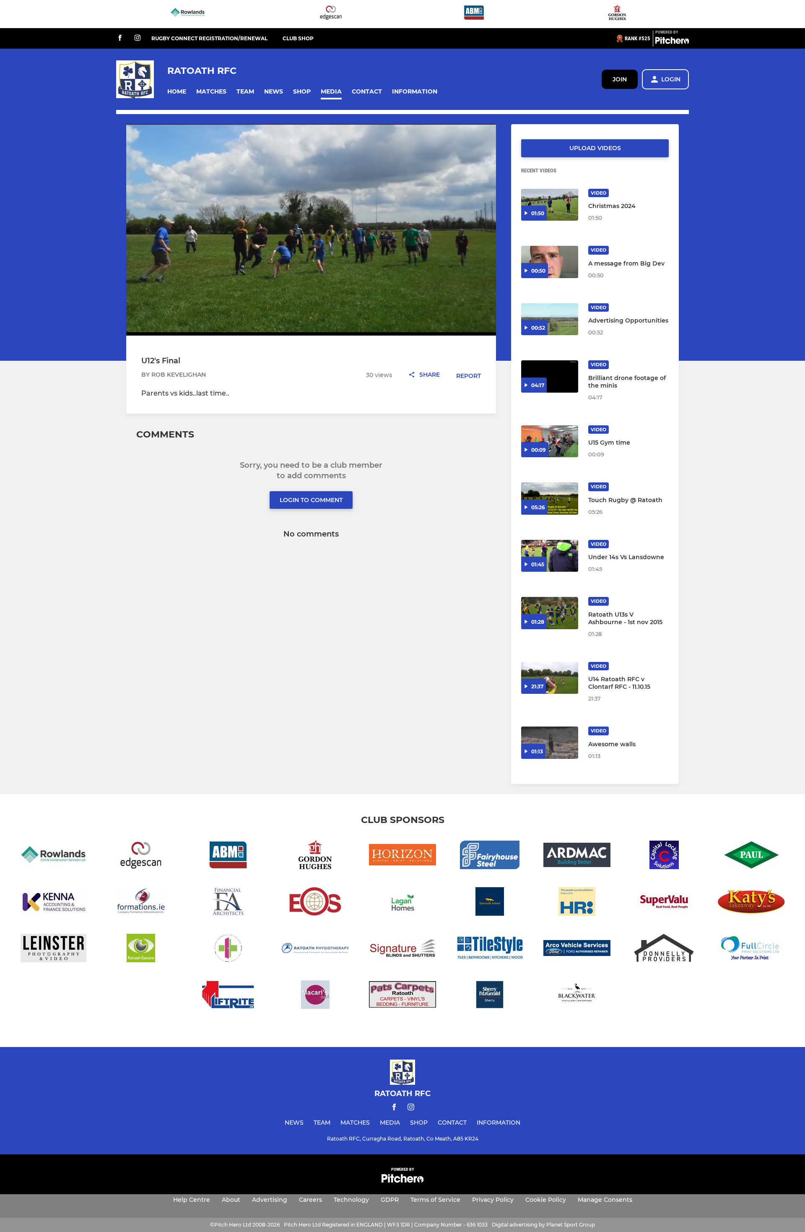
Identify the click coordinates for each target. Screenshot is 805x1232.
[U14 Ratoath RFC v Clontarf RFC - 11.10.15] (549, 678)
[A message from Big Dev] (549, 262)
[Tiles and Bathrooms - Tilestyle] (489, 949)
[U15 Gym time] (549, 441)
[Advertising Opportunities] (549, 319)
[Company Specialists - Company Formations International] (140, 903)
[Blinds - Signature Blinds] (402, 949)
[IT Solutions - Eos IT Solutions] (315, 903)
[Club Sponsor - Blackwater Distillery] (576, 996)
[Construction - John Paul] (751, 856)
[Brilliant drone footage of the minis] (549, 376)
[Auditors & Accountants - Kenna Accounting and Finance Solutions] (53, 903)
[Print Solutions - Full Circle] (751, 949)
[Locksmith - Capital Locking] (664, 856)
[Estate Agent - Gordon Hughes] (617, 14)
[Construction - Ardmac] (576, 856)
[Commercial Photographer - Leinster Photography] (53, 949)
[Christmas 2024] (549, 205)
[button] (176, 91)
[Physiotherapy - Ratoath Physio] (315, 949)
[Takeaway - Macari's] (315, 996)
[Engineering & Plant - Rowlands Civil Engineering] (187, 14)
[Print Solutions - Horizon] (402, 856)
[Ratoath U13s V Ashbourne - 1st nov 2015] (549, 613)
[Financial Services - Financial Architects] (228, 903)
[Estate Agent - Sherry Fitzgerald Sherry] (489, 996)
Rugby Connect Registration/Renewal (209, 38)
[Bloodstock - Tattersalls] (489, 903)
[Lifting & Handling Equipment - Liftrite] (228, 996)
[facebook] (120, 38)
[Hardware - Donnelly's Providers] (664, 949)
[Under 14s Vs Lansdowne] (549, 556)
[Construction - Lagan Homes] (402, 903)
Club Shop (298, 38)
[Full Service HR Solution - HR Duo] (576, 903)
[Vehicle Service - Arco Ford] (576, 949)
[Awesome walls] (549, 743)
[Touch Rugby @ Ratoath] (549, 498)
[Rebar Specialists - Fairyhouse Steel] (489, 856)
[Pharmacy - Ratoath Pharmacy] (228, 949)
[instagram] (137, 38)
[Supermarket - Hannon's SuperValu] (664, 903)
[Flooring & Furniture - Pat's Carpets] (402, 996)
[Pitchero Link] (672, 42)
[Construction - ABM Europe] (474, 14)
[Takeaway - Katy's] (751, 903)
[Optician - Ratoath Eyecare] (140, 949)
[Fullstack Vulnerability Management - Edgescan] (330, 14)
